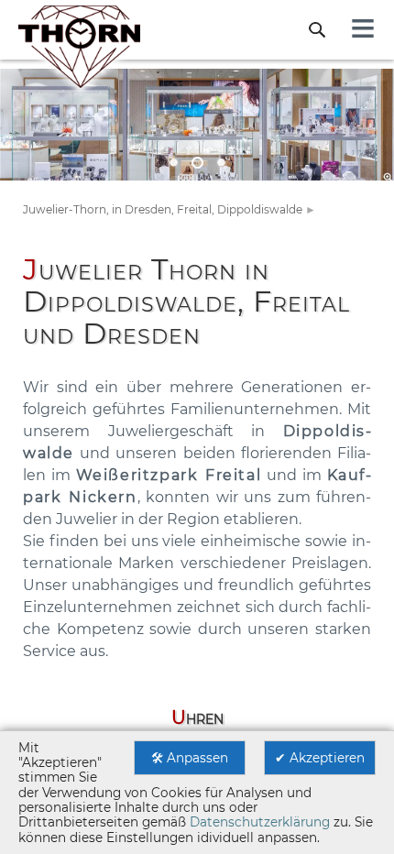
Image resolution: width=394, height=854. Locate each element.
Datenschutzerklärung (260, 822)
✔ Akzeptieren (320, 757)
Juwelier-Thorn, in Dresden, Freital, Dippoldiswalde (162, 209)
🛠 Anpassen (189, 757)
